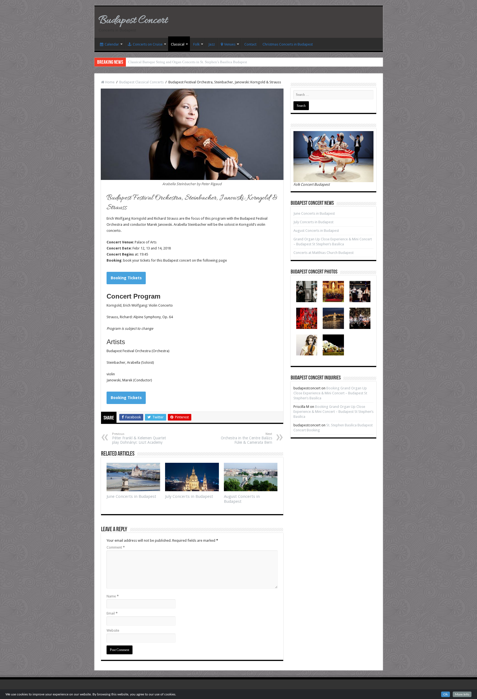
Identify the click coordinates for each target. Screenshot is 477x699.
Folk (196, 44)
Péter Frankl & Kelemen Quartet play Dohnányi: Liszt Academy (139, 438)
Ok (445, 694)
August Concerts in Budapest (316, 230)
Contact (250, 44)
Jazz (211, 44)
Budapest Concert (133, 20)
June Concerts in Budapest (131, 496)
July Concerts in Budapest (189, 496)
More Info (462, 694)
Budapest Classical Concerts (141, 82)
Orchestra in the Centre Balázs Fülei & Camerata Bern (246, 438)
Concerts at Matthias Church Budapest (323, 253)
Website (113, 630)
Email (112, 613)
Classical (177, 44)
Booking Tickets (126, 278)
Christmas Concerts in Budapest (288, 44)
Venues (229, 44)
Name (113, 596)
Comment (116, 547)
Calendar (112, 44)
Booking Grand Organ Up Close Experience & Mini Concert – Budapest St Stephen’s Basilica (330, 393)
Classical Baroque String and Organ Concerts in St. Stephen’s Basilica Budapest (187, 62)
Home (109, 82)
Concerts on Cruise (148, 44)
